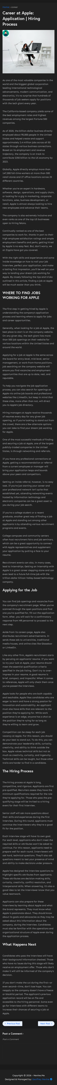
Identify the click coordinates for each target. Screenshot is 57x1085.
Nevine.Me (39, 1075)
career (14, 7)
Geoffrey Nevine (40, 1079)
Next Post (45, 1023)
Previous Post (13, 1023)
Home (6, 7)
